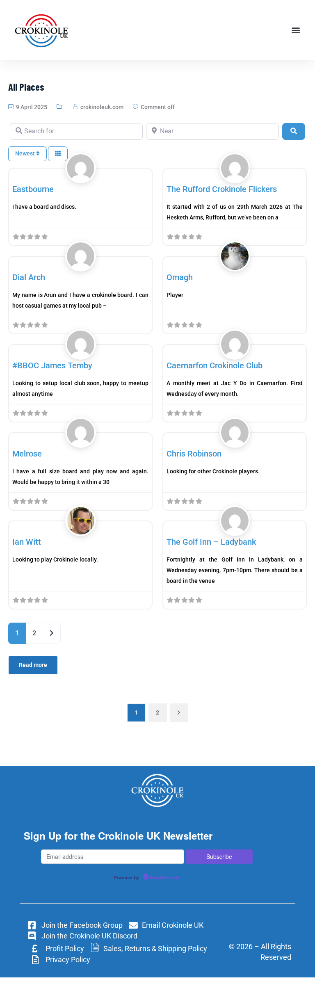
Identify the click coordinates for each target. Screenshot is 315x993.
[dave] (234, 265)
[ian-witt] (80, 530)
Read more (33, 665)
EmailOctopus (164, 878)
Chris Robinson (194, 454)
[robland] (234, 177)
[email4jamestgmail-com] (80, 353)
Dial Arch (28, 277)
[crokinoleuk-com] (234, 353)
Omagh (180, 277)
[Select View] (58, 154)
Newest (25, 153)
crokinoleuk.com (101, 107)
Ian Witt (26, 542)
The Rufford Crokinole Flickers (222, 189)
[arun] (80, 265)
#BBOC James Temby (52, 365)
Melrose (27, 454)
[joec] (80, 441)
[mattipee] (234, 530)
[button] (296, 30)
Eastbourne (33, 189)
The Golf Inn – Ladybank (211, 542)
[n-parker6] (80, 177)
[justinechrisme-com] (234, 441)
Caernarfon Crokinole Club (214, 365)
